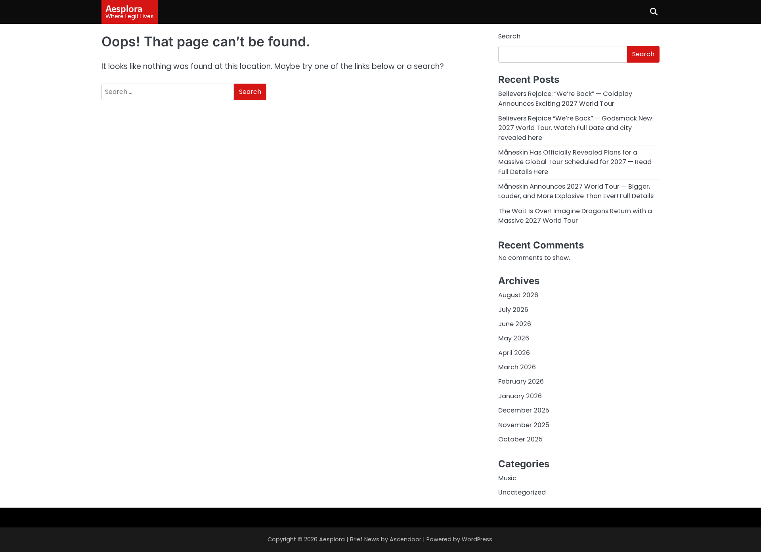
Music (507, 478)
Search (509, 36)
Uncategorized (522, 492)
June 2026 (514, 324)
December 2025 (523, 410)
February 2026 (521, 381)
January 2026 (520, 396)
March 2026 (517, 367)
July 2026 (513, 309)
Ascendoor (405, 539)
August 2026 (518, 295)
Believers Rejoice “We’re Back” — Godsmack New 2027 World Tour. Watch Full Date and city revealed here (575, 128)
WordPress (477, 539)
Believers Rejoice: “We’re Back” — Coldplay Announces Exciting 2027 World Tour (565, 98)
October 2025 (520, 439)
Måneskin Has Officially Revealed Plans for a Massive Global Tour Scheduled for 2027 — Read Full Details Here (575, 162)
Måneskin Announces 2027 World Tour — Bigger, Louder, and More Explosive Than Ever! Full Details (576, 191)
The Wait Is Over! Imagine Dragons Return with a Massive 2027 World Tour (575, 215)
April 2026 (514, 352)
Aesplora (123, 8)
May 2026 (513, 338)
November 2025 (523, 425)
